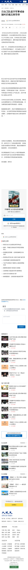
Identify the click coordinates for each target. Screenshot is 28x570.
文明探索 (9, 544)
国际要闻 (7, 8)
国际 (16, 4)
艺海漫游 (4, 553)
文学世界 (9, 546)
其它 (18, 537)
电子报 (3, 518)
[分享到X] (9, 27)
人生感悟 (4, 546)
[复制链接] (13, 27)
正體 (21, 1)
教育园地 (4, 550)
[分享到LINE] (6, 27)
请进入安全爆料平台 (14, 435)
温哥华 (14, 534)
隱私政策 (15, 227)
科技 (3, 534)
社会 (6, 537)
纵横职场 (17, 548)
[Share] (10, 340)
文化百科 (4, 544)
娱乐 (9, 534)
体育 (3, 537)
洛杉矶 (14, 532)
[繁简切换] (23, 27)
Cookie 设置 (14, 566)
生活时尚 (22, 546)
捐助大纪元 (21, 521)
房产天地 (17, 544)
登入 (25, 1)
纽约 (13, 530)
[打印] (16, 27)
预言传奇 (9, 550)
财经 (6, 534)
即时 (6, 4)
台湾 (23, 4)
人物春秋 (9, 548)
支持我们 (14, 504)
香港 (27, 4)
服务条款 (20, 518)
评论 (20, 4)
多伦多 (18, 532)
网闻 (9, 537)
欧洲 (18, 534)
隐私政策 (4, 521)
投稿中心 (9, 521)
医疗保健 (17, 546)
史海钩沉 (4, 548)
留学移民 (22, 544)
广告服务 (15, 521)
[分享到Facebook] (2, 27)
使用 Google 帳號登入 (15, 223)
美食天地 (22, 548)
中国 (9, 4)
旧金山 (18, 530)
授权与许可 (14, 518)
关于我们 (8, 518)
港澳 (9, 532)
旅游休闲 (17, 550)
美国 (13, 4)
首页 (2, 4)
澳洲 (13, 537)
